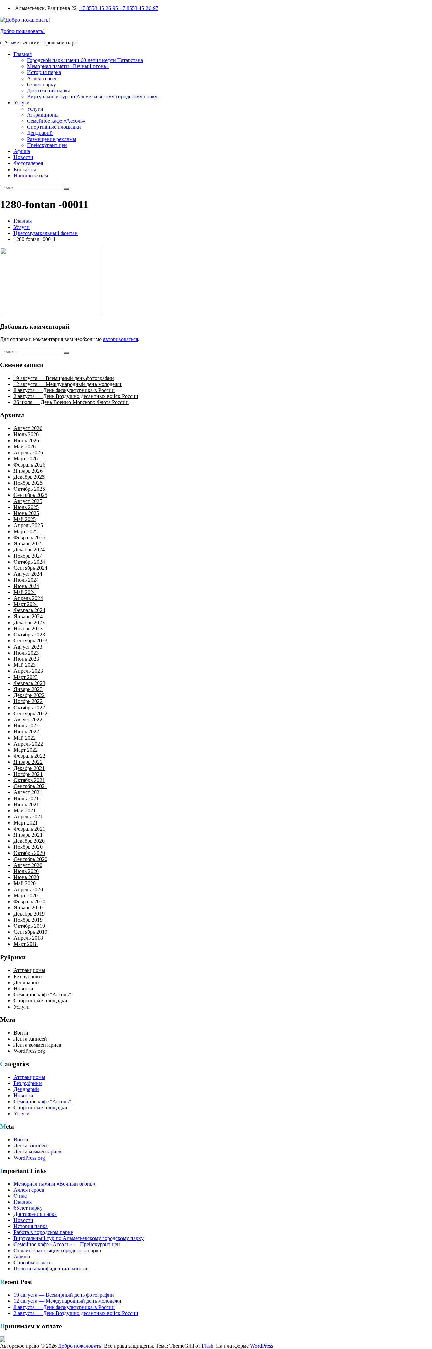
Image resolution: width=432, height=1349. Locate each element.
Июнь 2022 (26, 732)
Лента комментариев (37, 1045)
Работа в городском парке (43, 1232)
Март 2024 (26, 604)
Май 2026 (25, 446)
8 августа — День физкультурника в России (64, 390)
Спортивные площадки (54, 127)
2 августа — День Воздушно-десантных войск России (76, 396)
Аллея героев (42, 78)
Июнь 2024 (26, 586)
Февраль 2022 (29, 756)
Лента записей (30, 1039)
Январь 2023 (28, 689)
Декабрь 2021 (29, 768)
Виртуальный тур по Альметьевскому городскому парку (92, 96)
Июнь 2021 (26, 804)
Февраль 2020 (29, 901)
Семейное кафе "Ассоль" (42, 994)
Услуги (22, 103)
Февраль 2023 (29, 683)
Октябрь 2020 (29, 853)
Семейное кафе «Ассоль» (56, 121)
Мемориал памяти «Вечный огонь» (68, 66)
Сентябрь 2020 (30, 859)
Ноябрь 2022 (28, 701)
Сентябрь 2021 (30, 786)
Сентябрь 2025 (30, 495)
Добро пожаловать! (22, 31)
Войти (21, 1033)
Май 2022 (25, 738)
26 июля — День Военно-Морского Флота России (71, 402)
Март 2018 (26, 944)
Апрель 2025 (28, 525)
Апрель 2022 (28, 744)
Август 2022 (28, 719)
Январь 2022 (28, 762)
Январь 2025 (28, 543)
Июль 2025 (26, 507)
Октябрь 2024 (29, 562)
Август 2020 (28, 865)
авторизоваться (120, 339)
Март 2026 (26, 458)
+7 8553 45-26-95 (99, 8)
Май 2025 (25, 519)
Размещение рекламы (51, 139)
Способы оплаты (33, 1262)
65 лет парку (41, 84)
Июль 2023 (26, 653)
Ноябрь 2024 (28, 556)
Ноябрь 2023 (28, 628)
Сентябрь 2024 (30, 568)
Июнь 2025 (26, 513)
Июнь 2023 (26, 659)
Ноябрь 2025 (28, 483)
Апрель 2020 (28, 889)
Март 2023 (26, 677)
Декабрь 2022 (29, 695)
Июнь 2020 (26, 877)
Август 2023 (28, 647)
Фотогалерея (28, 163)
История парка (44, 72)
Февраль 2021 (29, 829)
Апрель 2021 (28, 816)
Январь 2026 (28, 471)
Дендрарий (40, 133)
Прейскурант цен (47, 145)
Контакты (25, 169)
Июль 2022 (26, 725)
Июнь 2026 (26, 440)
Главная (23, 54)
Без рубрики (28, 976)
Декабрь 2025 (29, 477)
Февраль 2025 (29, 537)
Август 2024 (28, 574)
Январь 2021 (28, 835)
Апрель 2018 (28, 938)
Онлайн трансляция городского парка (57, 1250)
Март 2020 (26, 895)
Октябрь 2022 (29, 707)
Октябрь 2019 (29, 926)
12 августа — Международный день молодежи (68, 384)
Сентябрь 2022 (30, 713)
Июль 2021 (26, 798)
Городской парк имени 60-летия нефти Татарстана (85, 60)
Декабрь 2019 (29, 914)
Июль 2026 (26, 434)
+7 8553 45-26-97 (138, 8)
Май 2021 (25, 810)
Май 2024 (25, 592)
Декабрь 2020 (29, 841)
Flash (207, 1346)
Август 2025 (28, 501)
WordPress (261, 1346)
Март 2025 (26, 531)
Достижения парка (48, 90)
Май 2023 (25, 665)
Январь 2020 (28, 907)
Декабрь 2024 (29, 549)
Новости (23, 157)
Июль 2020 (26, 871)
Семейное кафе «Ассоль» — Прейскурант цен (67, 1244)
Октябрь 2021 (29, 780)
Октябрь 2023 (29, 634)
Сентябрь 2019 (30, 932)
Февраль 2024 (29, 610)
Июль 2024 (26, 580)
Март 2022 (26, 750)
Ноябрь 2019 (28, 920)
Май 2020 (25, 883)
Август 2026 (28, 428)
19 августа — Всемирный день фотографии (64, 378)
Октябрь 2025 (29, 489)
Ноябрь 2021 (28, 774)
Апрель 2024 (28, 598)
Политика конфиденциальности (50, 1268)
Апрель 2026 (28, 452)
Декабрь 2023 (29, 622)
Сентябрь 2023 (30, 640)
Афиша (22, 151)
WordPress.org (29, 1051)
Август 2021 (28, 792)
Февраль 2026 (29, 465)
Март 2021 (26, 823)
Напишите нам (31, 175)
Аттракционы (43, 115)
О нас (20, 1196)
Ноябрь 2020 (28, 847)
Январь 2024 (28, 616)
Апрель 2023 (28, 671)
